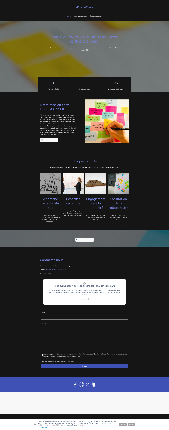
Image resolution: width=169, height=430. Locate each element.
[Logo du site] (84, 10)
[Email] (94, 384)
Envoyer (84, 366)
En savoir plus (42, 427)
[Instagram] (81, 384)
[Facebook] (75, 384)
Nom (43, 313)
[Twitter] (87, 384)
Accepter (84, 299)
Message (44, 323)
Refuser (131, 424)
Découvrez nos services (49, 140)
